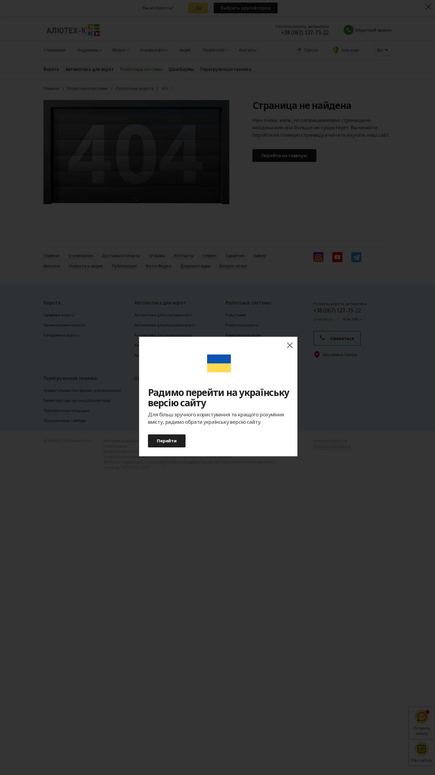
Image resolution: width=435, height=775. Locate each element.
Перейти (167, 441)
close (289, 345)
